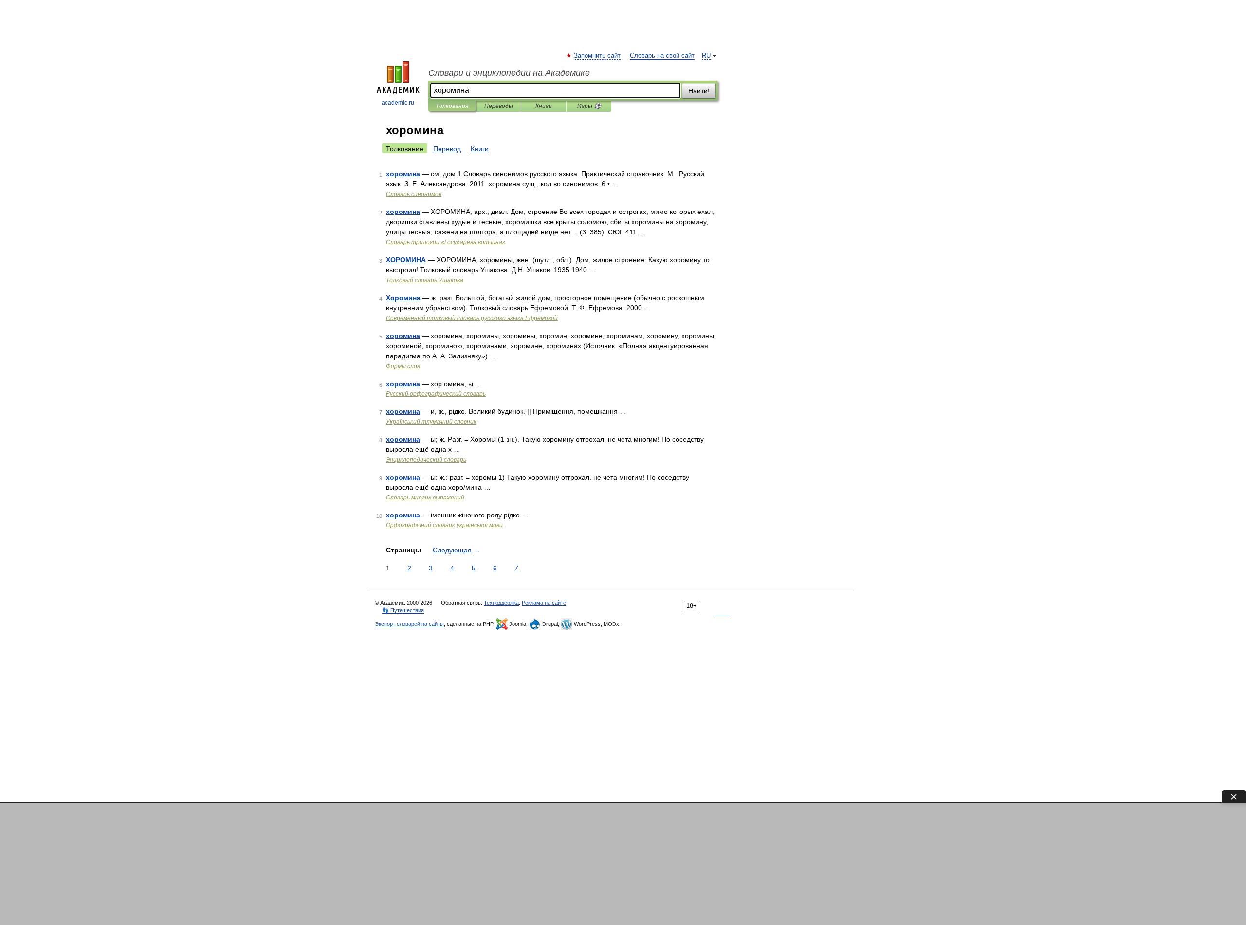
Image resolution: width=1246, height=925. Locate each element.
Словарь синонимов (413, 194)
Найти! (699, 91)
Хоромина (403, 298)
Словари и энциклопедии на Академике (509, 73)
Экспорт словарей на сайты (409, 624)
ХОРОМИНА (406, 260)
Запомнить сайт (598, 56)
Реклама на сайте (544, 602)
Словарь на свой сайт (662, 56)
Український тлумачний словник (431, 421)
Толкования (452, 106)
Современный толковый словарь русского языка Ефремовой (472, 318)
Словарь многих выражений (425, 497)
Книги (543, 106)
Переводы (498, 106)
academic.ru (398, 102)
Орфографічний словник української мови (444, 525)
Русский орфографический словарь (436, 394)
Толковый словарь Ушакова (424, 280)
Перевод (447, 149)
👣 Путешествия (403, 610)
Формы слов (403, 366)
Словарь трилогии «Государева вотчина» (446, 242)
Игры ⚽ (589, 106)
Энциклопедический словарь (426, 459)
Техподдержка (501, 602)
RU (706, 56)
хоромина (403, 174)
